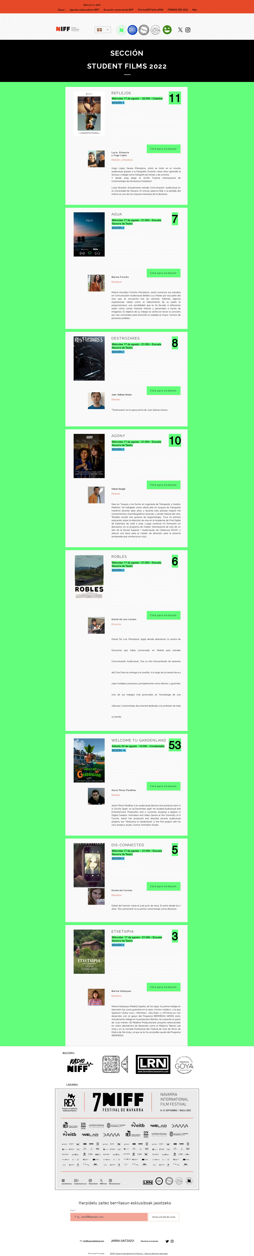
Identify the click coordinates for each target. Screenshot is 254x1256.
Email (72, 1210)
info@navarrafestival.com (93, 1241)
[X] (180, 30)
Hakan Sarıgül (118, 489)
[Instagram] (188, 30)
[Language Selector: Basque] (103, 30)
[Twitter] (167, 1241)
